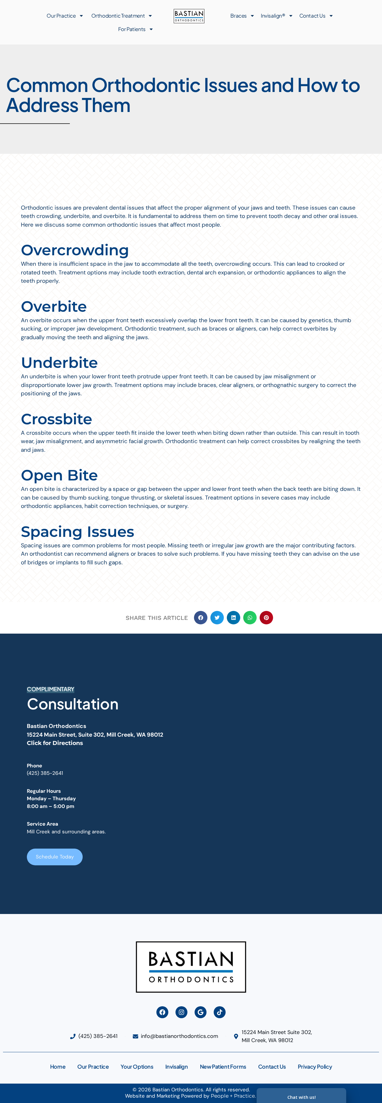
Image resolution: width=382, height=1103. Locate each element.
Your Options (137, 1066)
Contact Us (312, 15)
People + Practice (233, 1096)
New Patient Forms (223, 1066)
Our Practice (61, 15)
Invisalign (176, 1066)
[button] (200, 617)
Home (57, 1066)
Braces (238, 15)
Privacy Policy (315, 1066)
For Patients (132, 29)
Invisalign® (273, 15)
